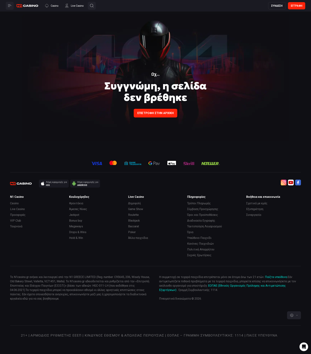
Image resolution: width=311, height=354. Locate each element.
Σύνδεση (277, 5)
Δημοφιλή (134, 203)
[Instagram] (284, 182)
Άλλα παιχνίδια (138, 238)
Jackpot (74, 215)
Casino (14, 203)
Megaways (76, 226)
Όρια (190, 232)
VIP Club (15, 220)
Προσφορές (18, 215)
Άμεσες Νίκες (78, 209)
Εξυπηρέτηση (254, 209)
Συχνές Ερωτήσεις (199, 255)
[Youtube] (291, 182)
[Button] (10, 6)
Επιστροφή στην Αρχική (155, 113)
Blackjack (134, 220)
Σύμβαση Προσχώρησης (202, 209)
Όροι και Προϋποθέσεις (202, 215)
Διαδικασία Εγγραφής (201, 220)
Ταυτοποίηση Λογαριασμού (204, 226)
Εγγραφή (296, 5)
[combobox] (294, 315)
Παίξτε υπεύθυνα (276, 277)
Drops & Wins (77, 232)
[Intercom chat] (303, 346)
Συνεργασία (253, 215)
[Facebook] (298, 182)
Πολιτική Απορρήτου (200, 249)
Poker (132, 232)
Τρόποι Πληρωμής (199, 203)
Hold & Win (76, 238)
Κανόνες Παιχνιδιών (200, 243)
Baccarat (133, 226)
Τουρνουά (16, 226)
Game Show (135, 209)
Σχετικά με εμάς (256, 203)
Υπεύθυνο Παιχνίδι (199, 238)
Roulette (133, 215)
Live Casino (17, 209)
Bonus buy (75, 220)
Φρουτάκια (76, 203)
